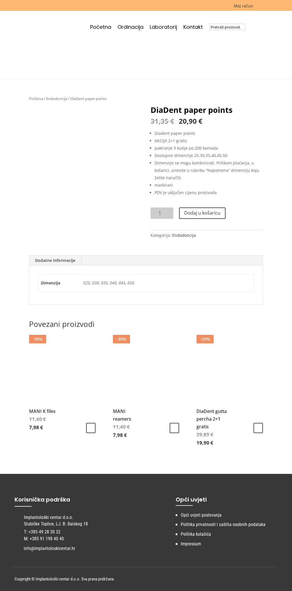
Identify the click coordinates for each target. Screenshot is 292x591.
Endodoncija (56, 98)
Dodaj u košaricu (202, 213)
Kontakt (193, 27)
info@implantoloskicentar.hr (49, 548)
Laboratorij (163, 27)
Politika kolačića (196, 534)
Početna (100, 27)
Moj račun (243, 6)
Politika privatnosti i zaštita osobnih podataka (223, 524)
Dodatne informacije (55, 260)
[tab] (55, 260)
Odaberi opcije (91, 428)
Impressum (191, 544)
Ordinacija (130, 27)
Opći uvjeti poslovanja (201, 515)
